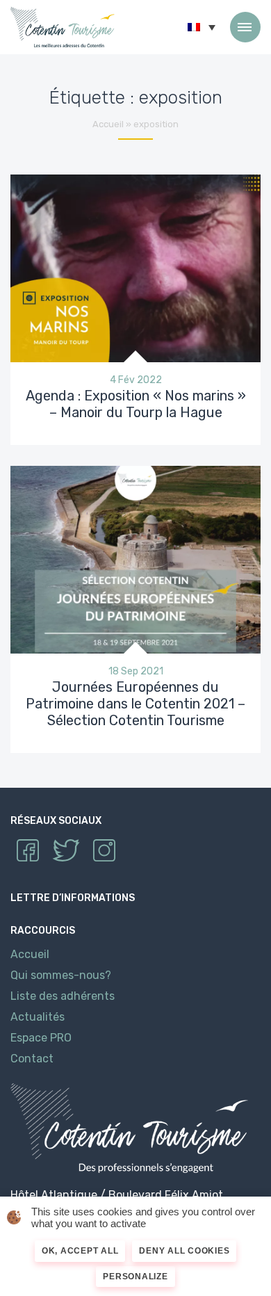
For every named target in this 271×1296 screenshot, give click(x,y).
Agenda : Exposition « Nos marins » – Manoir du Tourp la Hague (136, 404)
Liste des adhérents (62, 996)
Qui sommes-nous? (60, 975)
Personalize (135, 1276)
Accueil (108, 124)
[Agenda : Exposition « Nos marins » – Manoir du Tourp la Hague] (135, 267)
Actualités (37, 1016)
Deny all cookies (184, 1251)
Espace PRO (41, 1037)
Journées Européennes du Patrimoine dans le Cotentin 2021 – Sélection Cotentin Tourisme (135, 704)
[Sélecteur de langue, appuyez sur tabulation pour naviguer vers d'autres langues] (201, 27)
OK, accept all (80, 1251)
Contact (32, 1058)
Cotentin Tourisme (62, 27)
